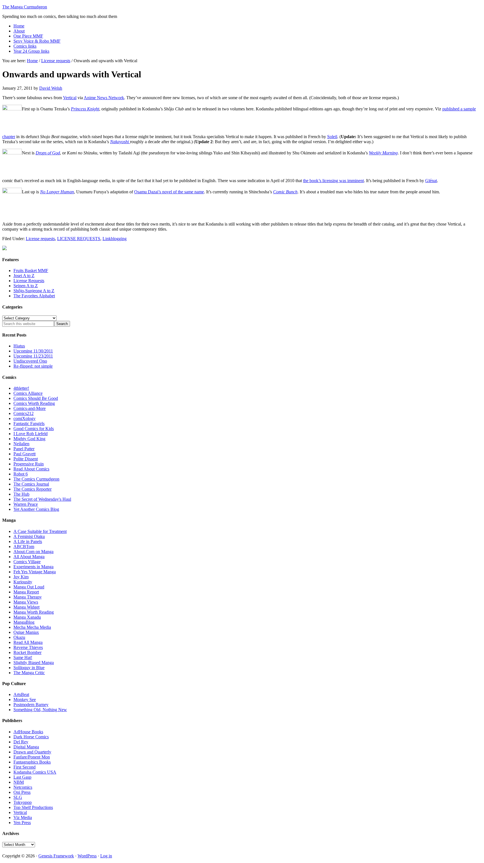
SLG (17, 797)
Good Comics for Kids (33, 428)
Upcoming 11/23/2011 (33, 356)
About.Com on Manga (33, 551)
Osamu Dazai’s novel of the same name (169, 191)
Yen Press (22, 822)
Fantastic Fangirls (29, 423)
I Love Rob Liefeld (30, 433)
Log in (106, 855)
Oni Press (22, 792)
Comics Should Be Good (35, 398)
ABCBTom (23, 546)
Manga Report (26, 592)
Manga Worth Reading (33, 612)
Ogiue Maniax (26, 632)
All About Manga (29, 556)
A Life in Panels (27, 541)
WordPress (87, 855)
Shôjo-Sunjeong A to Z (33, 290)
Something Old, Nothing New (40, 709)
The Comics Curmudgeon (36, 479)
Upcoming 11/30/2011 (33, 351)
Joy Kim (21, 576)
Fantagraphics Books (32, 762)
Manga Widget (26, 607)
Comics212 (23, 413)
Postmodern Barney (30, 704)
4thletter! (21, 388)
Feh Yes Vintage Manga (34, 571)
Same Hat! (22, 657)
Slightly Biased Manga (33, 662)
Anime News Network (104, 97)
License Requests (28, 280)
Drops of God (48, 152)
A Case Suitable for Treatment (40, 531)
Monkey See (24, 699)
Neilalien (21, 443)
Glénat (431, 180)
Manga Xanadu (27, 617)
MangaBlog (23, 622)
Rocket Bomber (27, 652)
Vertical (69, 97)
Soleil (332, 136)
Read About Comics (31, 469)
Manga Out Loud (28, 586)
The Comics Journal (31, 484)
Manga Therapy (27, 597)
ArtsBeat (21, 694)
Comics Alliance (28, 393)
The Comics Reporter (32, 489)
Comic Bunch (285, 191)
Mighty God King (29, 438)
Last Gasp (22, 777)
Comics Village (27, 561)
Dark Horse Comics (31, 736)
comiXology (24, 418)
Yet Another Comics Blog (36, 509)
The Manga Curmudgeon (24, 6)
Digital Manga (26, 746)
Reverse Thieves (28, 647)
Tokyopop (22, 802)
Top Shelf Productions (33, 807)
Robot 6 (20, 474)
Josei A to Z (23, 275)
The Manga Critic (29, 672)
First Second (24, 767)
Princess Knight (85, 108)
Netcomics (22, 787)
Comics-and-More (29, 408)
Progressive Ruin (28, 463)
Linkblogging (115, 238)
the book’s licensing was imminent (333, 180)
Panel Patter (23, 448)
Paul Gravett (24, 453)
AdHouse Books (28, 731)
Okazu (19, 637)
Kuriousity (22, 581)
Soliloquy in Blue (29, 667)
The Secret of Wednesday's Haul (42, 499)
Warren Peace (25, 504)
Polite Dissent (25, 458)
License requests (40, 238)
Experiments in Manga (33, 566)
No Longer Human (57, 191)
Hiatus (19, 346)
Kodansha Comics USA (34, 772)
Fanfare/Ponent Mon (31, 757)
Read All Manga (28, 642)
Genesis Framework (56, 855)
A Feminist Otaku (29, 536)
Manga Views (25, 602)
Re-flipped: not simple (33, 366)
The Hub (21, 494)
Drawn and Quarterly (32, 752)
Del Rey (20, 741)
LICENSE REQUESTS (78, 238)
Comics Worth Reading (34, 403)
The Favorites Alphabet (34, 295)
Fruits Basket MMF (30, 270)
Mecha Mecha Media (32, 627)
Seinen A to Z (25, 285)
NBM (18, 782)
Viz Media (22, 817)
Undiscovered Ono (30, 361)
